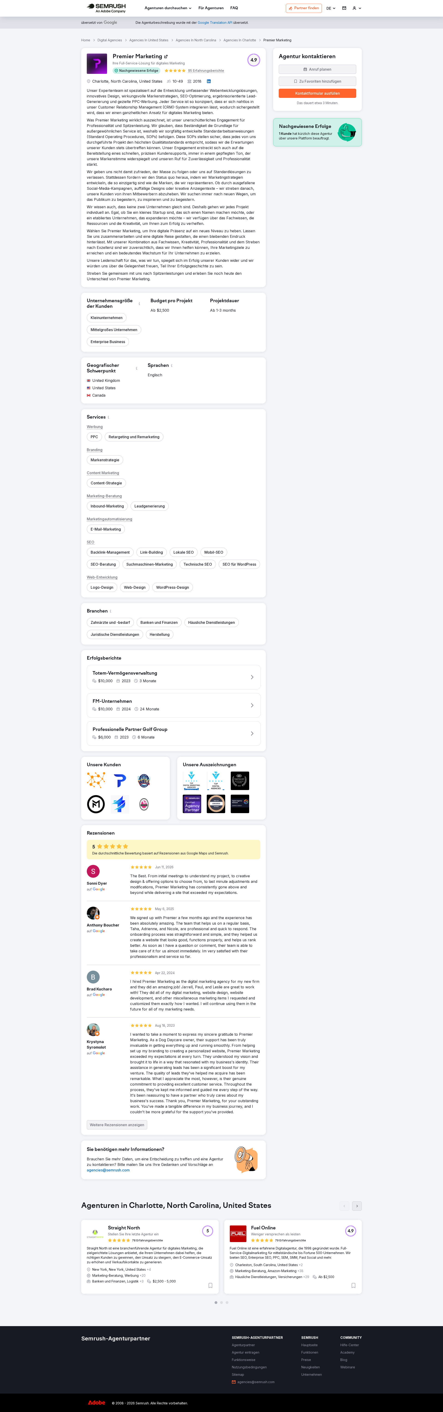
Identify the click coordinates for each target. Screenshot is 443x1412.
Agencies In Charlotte (240, 40)
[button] (331, 8)
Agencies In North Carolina (196, 40)
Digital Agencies (110, 40)
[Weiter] (357, 1206)
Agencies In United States (148, 40)
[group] (221, 1252)
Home (85, 40)
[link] (211, 8)
